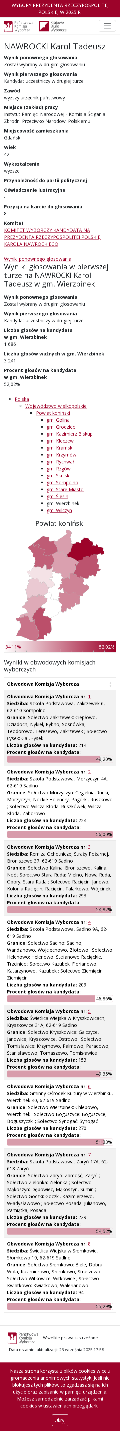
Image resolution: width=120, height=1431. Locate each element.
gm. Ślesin (57, 496)
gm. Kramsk (59, 448)
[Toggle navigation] (107, 26)
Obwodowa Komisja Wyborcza (43, 684)
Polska (22, 399)
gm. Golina (58, 420)
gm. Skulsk (58, 475)
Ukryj (60, 1420)
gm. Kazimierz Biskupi (70, 434)
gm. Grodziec (61, 427)
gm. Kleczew (60, 441)
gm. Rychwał (60, 461)
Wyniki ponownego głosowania (37, 259)
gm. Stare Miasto (65, 489)
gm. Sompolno (62, 482)
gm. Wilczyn (59, 510)
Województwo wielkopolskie (56, 406)
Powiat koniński (53, 413)
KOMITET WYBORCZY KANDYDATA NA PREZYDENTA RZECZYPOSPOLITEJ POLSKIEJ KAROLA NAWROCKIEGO (53, 237)
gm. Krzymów (61, 454)
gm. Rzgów (59, 468)
